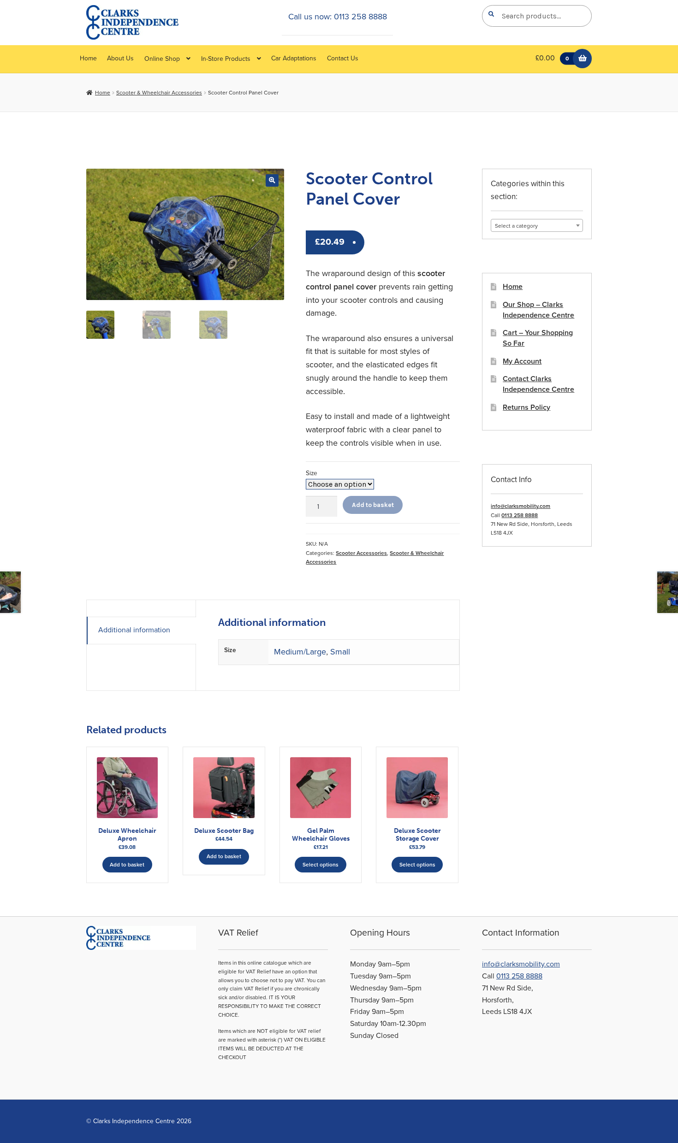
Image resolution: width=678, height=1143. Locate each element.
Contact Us (342, 58)
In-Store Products (225, 59)
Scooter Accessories (361, 553)
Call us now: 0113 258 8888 (337, 17)
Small (340, 652)
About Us (120, 58)
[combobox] (537, 225)
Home (88, 58)
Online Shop (162, 59)
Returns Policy (526, 407)
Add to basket (373, 504)
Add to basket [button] (127, 864)
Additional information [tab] (134, 630)
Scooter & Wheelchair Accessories (159, 92)
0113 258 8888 (519, 515)
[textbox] (537, 225)
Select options (321, 864)
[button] (272, 180)
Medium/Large (300, 652)
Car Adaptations (293, 58)
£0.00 (551, 58)
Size (311, 473)
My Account (522, 361)
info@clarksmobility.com (520, 506)
